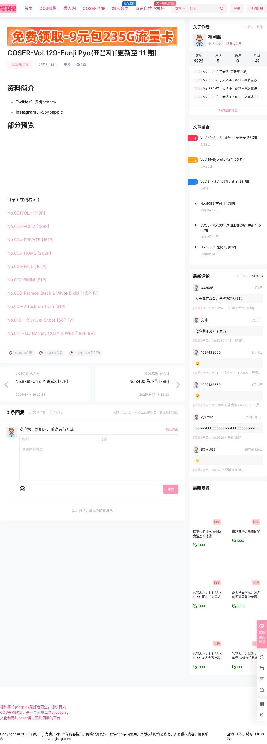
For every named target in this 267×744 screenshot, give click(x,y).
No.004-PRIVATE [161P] (30, 239)
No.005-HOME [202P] (29, 253)
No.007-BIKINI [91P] (26, 279)
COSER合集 (94, 8)
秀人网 (69, 8)
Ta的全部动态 (228, 110)
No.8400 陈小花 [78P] (149, 381)
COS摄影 (48, 8)
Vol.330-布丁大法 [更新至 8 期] (220, 72)
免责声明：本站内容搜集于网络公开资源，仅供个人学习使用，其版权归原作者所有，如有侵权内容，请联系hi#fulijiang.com (126, 736)
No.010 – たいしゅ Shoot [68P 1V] (40, 320)
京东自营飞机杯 (150, 6)
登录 (237, 9)
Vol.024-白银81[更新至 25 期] (233, 308)
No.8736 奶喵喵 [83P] (227, 470)
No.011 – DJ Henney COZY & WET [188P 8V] (51, 333)
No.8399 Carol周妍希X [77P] (42, 381)
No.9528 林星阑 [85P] (227, 437)
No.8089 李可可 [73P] (227, 340)
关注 (250, 27)
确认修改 (172, 430)
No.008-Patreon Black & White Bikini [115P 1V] (53, 293)
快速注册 (257, 9)
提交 (171, 489)
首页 (28, 8)
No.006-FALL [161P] (27, 266)
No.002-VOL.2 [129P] (28, 226)
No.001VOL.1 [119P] (26, 213)
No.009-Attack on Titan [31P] (36, 306)
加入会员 (120, 6)
